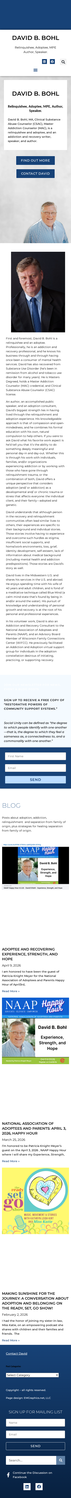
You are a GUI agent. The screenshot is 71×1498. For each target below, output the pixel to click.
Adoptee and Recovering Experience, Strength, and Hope (30, 954)
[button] (63, 62)
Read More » (11, 991)
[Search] (60, 1460)
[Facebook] (52, 61)
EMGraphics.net (34, 1397)
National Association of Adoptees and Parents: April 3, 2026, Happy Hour (34, 1128)
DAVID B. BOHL (35, 37)
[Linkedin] (44, 61)
